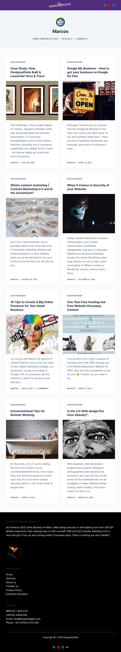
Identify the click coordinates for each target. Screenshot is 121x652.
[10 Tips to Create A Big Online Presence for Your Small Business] (32, 334)
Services (10, 578)
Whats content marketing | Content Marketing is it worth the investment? (31, 189)
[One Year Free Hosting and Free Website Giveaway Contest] (89, 334)
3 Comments (42, 388)
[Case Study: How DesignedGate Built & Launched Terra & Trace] (32, 100)
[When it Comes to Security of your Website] (89, 213)
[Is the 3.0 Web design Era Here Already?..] (89, 439)
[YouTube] (109, 5)
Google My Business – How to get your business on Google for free (88, 72)
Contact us (12, 586)
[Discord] (67, 647)
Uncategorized (18, 62)
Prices (9, 574)
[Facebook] (105, 5)
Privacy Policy (14, 590)
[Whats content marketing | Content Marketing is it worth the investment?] (32, 217)
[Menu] (7, 5)
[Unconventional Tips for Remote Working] (32, 439)
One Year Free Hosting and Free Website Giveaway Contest (86, 306)
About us (11, 582)
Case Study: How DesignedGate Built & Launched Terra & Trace (27, 72)
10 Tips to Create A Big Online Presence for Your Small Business (31, 306)
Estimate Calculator (17, 593)
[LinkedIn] (114, 5)
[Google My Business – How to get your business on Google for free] (89, 100)
